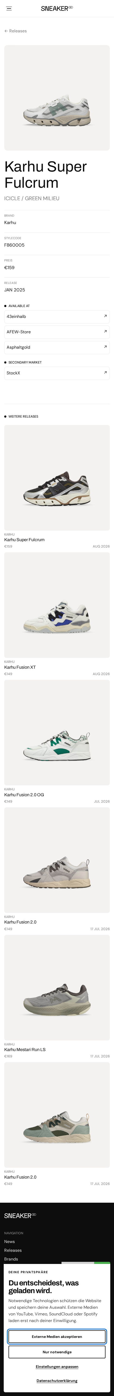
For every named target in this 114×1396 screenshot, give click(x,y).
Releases (13, 1250)
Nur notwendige (57, 1352)
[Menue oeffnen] (9, 8)
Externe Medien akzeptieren (57, 1336)
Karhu (10, 222)
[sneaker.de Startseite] (57, 8)
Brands (11, 1259)
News (9, 1241)
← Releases (15, 31)
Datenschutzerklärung (57, 1380)
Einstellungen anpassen (57, 1366)
